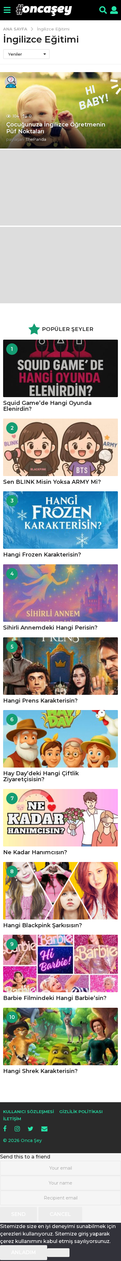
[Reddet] (58, 1252)
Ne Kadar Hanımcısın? (35, 852)
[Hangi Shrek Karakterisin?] (60, 1036)
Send (18, 1214)
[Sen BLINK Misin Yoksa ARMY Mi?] (60, 447)
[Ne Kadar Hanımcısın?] (60, 817)
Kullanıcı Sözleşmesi (28, 1111)
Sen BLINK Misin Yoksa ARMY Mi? (52, 482)
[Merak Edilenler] (11, 82)
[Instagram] (17, 1129)
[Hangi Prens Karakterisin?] (60, 666)
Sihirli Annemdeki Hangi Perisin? (50, 627)
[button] (7, 10)
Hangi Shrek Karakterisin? (40, 1071)
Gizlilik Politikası (81, 1111)
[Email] (44, 1129)
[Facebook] (5, 1129)
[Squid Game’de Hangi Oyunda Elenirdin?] (60, 368)
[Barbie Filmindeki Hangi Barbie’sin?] (60, 963)
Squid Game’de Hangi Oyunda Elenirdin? (47, 406)
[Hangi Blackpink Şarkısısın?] (60, 890)
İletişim (12, 1118)
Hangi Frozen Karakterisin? (42, 554)
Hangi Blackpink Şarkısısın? (42, 925)
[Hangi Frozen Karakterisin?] (60, 520)
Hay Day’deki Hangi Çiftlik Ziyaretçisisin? (41, 776)
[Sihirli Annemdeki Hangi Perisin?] (60, 593)
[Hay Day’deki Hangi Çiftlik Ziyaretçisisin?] (60, 739)
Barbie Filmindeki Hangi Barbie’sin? (54, 998)
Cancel (60, 1214)
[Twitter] (31, 1129)
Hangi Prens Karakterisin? (40, 700)
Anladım (23, 1252)
